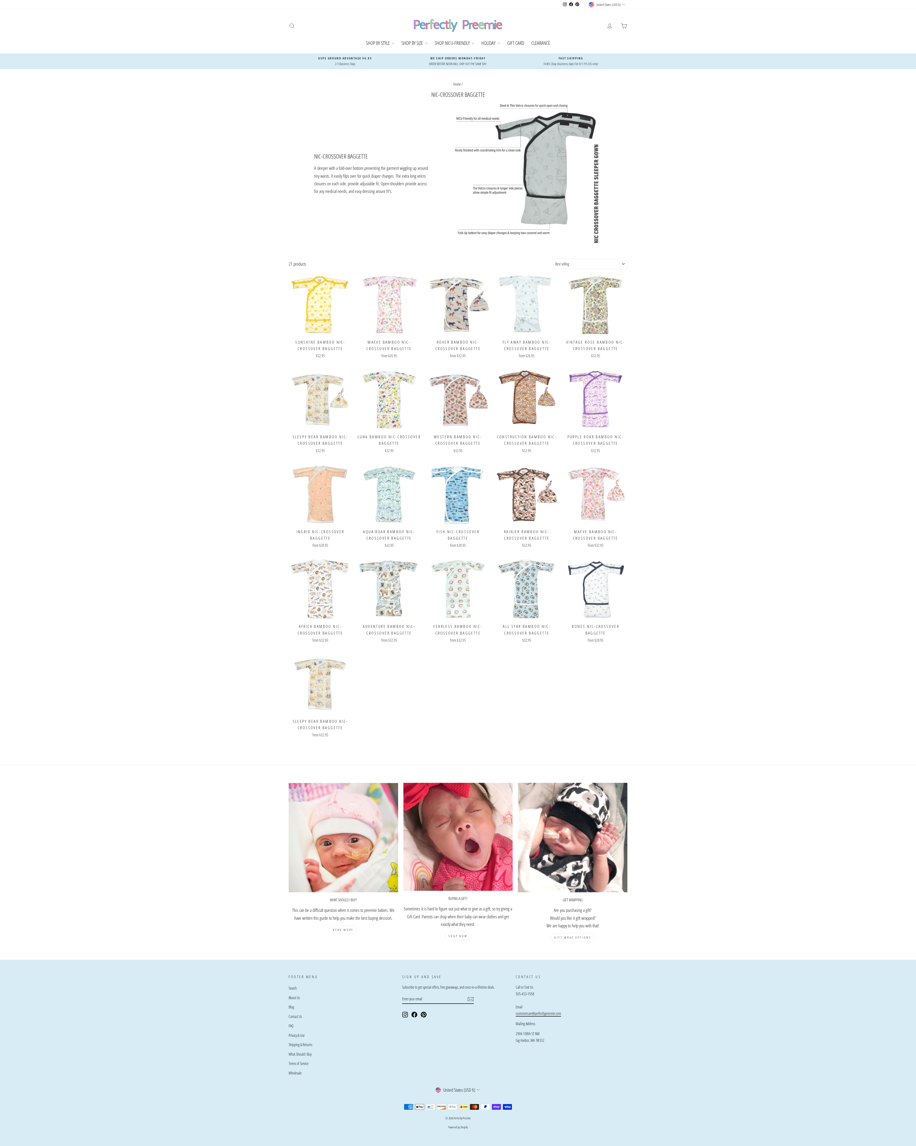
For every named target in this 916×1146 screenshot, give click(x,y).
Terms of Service (298, 1063)
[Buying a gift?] (458, 837)
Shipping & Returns (300, 1044)
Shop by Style (378, 43)
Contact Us (295, 1016)
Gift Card (515, 43)
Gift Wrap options (572, 937)
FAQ (291, 1025)
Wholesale (295, 1073)
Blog (291, 1007)
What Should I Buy (300, 1054)
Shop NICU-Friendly (453, 43)
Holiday (488, 43)
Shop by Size (412, 43)
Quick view (320, 331)
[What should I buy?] (343, 837)
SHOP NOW (458, 936)
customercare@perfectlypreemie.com (538, 1013)
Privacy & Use (297, 1035)
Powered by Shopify (458, 1127)
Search (293, 988)
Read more (343, 930)
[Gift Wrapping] (572, 837)
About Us (294, 997)
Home (457, 84)
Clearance (540, 43)
